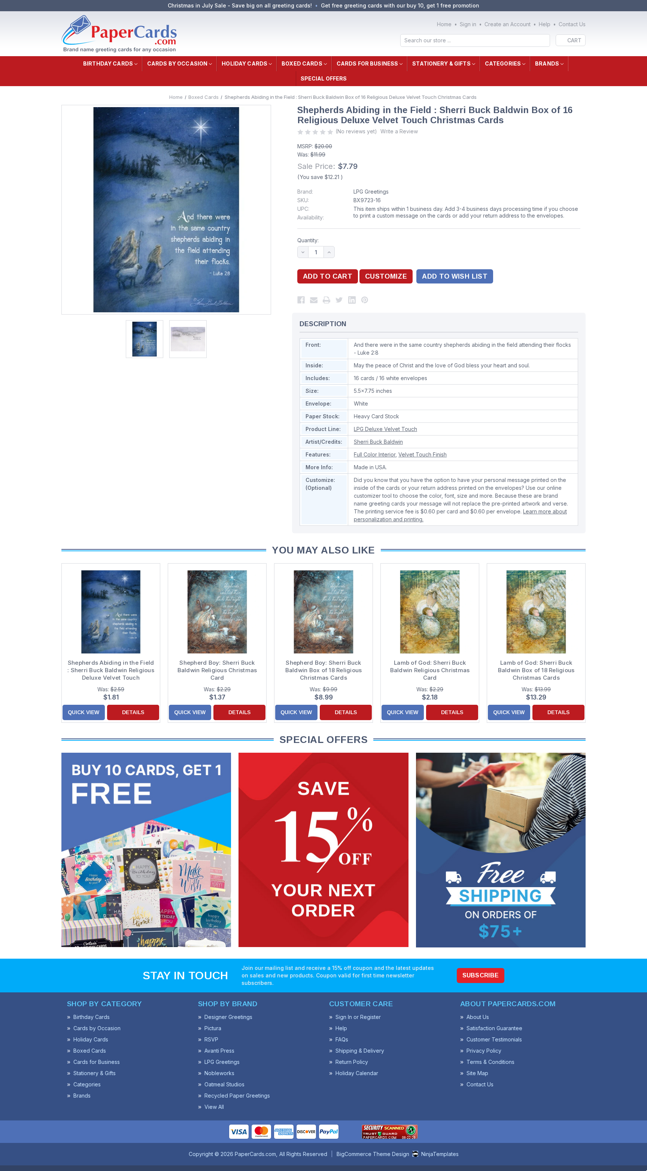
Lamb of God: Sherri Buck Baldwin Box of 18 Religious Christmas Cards (536, 670)
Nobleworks (219, 1073)
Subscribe (480, 975)
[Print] (326, 300)
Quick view (83, 712)
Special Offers (324, 78)
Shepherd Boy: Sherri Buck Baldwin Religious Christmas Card (217, 670)
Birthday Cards (108, 63)
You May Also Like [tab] (323, 550)
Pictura (212, 1028)
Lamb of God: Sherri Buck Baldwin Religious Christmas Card (430, 670)
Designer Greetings (228, 1017)
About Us (478, 1017)
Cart (574, 40)
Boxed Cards (302, 63)
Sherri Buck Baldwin (378, 442)
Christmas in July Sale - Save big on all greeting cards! (240, 5)
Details (133, 712)
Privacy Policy (484, 1050)
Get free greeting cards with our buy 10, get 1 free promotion (400, 5)
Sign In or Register (358, 1017)
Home (444, 24)
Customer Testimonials (494, 1039)
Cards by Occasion (177, 63)
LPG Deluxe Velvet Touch (385, 429)
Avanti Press (219, 1050)
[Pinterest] (364, 300)
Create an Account (508, 24)
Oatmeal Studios (224, 1084)
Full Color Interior (374, 454)
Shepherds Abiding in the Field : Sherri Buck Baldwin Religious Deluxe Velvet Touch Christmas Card (110, 670)
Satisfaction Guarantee (494, 1028)
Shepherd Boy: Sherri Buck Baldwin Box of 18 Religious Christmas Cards (323, 670)
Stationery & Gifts (441, 63)
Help (544, 24)
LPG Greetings (371, 191)
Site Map (477, 1073)
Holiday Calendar (356, 1073)
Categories (503, 63)
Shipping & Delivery (359, 1050)
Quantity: (308, 240)
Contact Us (572, 24)
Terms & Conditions (490, 1062)
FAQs (341, 1039)
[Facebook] (301, 300)
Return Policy (351, 1062)
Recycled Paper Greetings (237, 1095)
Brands (547, 63)
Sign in (468, 24)
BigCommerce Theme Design (373, 1154)
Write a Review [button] (399, 131)
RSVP (211, 1039)
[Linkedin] (352, 300)
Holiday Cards (244, 63)
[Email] (314, 300)
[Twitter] (339, 300)
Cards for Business (367, 63)
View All (214, 1107)
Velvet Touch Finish (422, 454)
